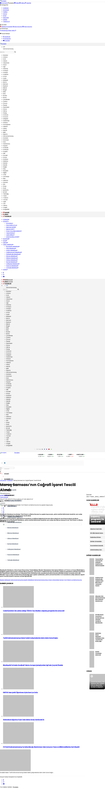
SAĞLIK (5, 20)
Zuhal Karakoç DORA (12, 237)
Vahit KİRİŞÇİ (10, 235)
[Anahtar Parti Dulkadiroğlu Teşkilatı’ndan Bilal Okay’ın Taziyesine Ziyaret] (91, 593)
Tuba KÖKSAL (10, 233)
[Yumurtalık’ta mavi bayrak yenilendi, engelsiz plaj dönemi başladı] (91, 575)
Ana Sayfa (4, 3)
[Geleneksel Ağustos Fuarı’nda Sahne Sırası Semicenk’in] (44, 706)
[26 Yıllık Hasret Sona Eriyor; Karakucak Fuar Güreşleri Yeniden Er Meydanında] (91, 630)
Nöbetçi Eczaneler (7, 27)
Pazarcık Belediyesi (12, 266)
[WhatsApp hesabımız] (51, 449)
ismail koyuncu (4, 495)
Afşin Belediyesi (10, 248)
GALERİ (9, 280)
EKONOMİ (6, 10)
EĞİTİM (5, 242)
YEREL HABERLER (8, 244)
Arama (11, 3)
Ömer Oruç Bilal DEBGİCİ (13, 231)
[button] (4, 463)
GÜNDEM (5, 8)
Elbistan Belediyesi (11, 258)
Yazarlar (28, 3)
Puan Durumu (28, 27)
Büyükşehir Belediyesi (12, 246)
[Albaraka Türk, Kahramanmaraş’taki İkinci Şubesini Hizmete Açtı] (91, 612)
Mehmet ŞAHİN (10, 227)
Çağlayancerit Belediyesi (13, 252)
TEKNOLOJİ (6, 21)
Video (22, 3)
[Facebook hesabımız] (3, 273)
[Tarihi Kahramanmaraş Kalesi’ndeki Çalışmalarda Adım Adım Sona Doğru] (44, 624)
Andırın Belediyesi (11, 250)
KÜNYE (5, 269)
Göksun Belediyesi (11, 260)
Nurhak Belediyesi (11, 262)
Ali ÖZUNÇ (9, 223)
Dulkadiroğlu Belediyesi (13, 254)
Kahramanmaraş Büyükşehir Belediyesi (22, 580)
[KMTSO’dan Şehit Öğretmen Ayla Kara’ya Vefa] (44, 679)
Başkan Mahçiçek (5, 580)
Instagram (7, 39)
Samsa (61, 580)
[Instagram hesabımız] (3, 275)
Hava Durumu (18, 27)
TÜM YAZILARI (4, 497)
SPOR (4, 16)
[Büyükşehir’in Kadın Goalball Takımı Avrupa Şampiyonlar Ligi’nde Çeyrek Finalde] (44, 652)
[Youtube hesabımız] (3, 276)
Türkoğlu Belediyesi (12, 268)
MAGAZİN (6, 18)
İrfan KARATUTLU (11, 225)
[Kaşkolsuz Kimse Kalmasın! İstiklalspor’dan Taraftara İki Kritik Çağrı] (91, 649)
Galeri (17, 3)
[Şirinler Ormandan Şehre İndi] (91, 667)
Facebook (7, 37)
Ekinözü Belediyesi (11, 256)
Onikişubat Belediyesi (12, 264)
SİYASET (5, 221)
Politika (5, 12)
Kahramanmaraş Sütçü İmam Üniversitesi (46, 580)
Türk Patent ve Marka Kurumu (73, 580)
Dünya (5, 14)
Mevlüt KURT (10, 229)
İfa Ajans (15, 787)
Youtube (7, 40)
